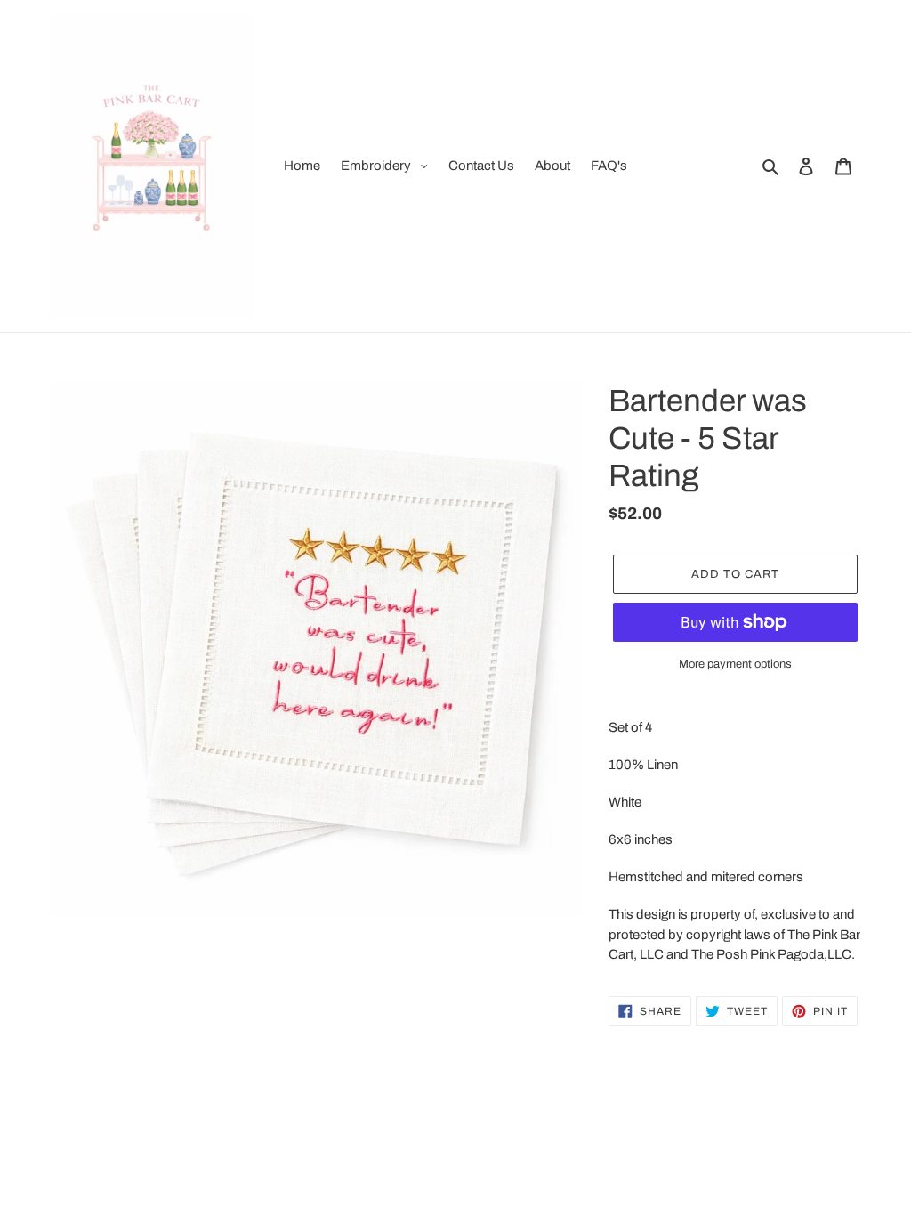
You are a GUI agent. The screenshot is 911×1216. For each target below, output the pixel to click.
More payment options (735, 664)
